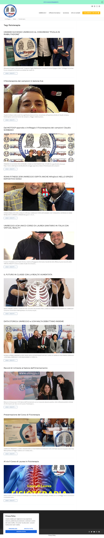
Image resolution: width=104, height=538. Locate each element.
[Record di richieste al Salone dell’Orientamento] (39, 386)
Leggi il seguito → (10, 73)
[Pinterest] (99, 532)
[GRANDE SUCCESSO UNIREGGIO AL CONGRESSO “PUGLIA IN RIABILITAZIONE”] (39, 52)
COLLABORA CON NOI (90, 13)
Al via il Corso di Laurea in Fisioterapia (21, 461)
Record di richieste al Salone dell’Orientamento (26, 368)
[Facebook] (94, 6)
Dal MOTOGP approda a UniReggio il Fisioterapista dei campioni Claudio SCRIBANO (37, 129)
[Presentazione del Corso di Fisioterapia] (39, 432)
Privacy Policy (52, 535)
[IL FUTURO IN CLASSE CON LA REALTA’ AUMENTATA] (39, 292)
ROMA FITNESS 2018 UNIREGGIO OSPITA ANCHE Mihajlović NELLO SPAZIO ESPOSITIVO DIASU (38, 178)
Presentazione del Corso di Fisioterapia (22, 415)
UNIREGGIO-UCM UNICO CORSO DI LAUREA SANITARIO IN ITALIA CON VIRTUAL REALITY (36, 227)
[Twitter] (92, 6)
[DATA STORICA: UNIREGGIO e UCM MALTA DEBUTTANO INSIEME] (39, 339)
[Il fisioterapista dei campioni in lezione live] (39, 99)
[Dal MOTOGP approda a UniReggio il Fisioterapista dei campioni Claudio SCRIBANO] (39, 148)
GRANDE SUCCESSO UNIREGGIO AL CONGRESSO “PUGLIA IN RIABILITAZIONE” (32, 33)
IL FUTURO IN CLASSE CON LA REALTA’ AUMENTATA (28, 274)
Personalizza (13, 528)
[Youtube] (94, 532)
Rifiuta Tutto (28, 528)
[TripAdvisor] (97, 6)
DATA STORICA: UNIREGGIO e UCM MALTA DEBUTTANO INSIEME (34, 321)
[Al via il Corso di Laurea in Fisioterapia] (39, 479)
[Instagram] (99, 6)
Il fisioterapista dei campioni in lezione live (23, 81)
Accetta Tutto (21, 531)
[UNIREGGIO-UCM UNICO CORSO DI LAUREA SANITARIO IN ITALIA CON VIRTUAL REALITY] (39, 245)
